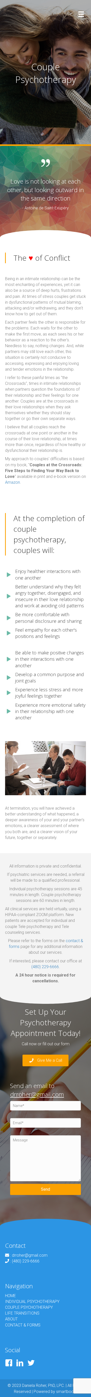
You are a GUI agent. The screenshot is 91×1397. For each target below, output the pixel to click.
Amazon (12, 482)
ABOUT (11, 1319)
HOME (10, 1295)
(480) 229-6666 (45, 966)
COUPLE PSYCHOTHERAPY (29, 1307)
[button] (45, 1061)
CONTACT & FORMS (22, 1325)
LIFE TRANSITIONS (22, 1313)
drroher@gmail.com (37, 1094)
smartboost (66, 1391)
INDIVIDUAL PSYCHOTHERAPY (32, 1301)
